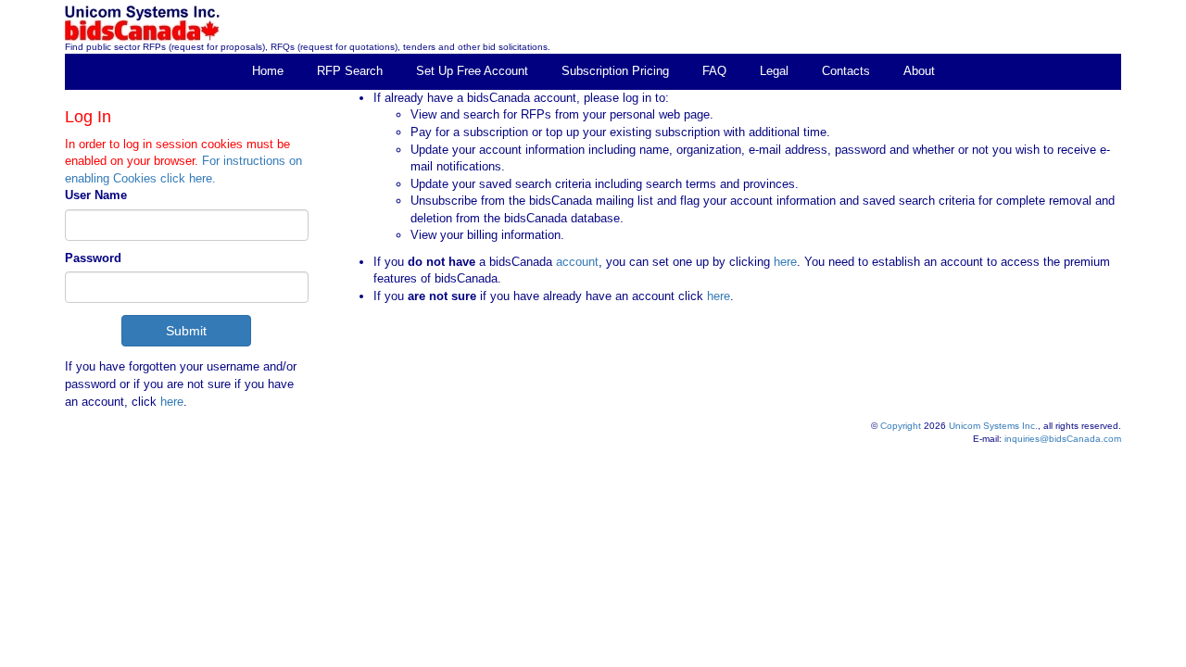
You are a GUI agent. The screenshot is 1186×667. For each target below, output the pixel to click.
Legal (774, 71)
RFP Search (350, 71)
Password (93, 258)
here (171, 402)
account (575, 262)
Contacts (846, 71)
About (919, 71)
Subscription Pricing (615, 71)
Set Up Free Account (472, 71)
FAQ (714, 71)
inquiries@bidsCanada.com (1062, 439)
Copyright (900, 426)
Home (268, 71)
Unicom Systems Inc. (993, 426)
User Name (96, 195)
